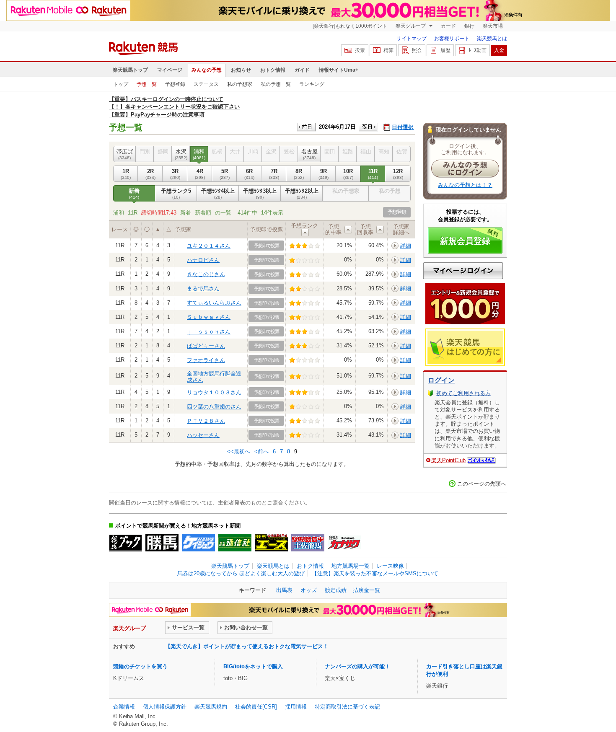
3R (175, 173)
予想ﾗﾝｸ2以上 (301, 193)
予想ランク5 (176, 193)
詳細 (405, 246)
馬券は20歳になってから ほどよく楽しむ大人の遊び (241, 573)
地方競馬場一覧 (350, 566)
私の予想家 (239, 84)
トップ (120, 84)
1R (126, 173)
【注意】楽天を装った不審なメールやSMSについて (375, 573)
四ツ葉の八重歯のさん (214, 407)
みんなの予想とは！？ (465, 185)
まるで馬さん (203, 288)
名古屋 (309, 154)
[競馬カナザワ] (344, 542)
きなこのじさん (206, 274)
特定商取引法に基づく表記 (347, 707)
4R (200, 173)
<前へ (261, 451)
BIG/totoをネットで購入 (253, 666)
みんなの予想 (207, 70)
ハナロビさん (203, 260)
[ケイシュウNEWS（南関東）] (198, 542)
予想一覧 (147, 84)
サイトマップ (411, 38)
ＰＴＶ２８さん (206, 421)
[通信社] (234, 542)
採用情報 (296, 707)
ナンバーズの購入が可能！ (357, 666)
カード (448, 26)
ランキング (311, 84)
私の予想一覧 (276, 84)
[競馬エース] (271, 542)
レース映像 (390, 566)
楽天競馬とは (492, 38)
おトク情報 (272, 70)
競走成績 (336, 590)
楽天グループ (411, 26)
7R (274, 173)
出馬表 (284, 590)
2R (150, 173)
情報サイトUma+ (338, 70)
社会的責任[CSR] (256, 707)
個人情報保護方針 (164, 707)
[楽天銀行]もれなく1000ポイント (350, 26)
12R (398, 173)
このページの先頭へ (481, 484)
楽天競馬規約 (210, 707)
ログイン (441, 380)
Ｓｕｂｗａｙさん (208, 317)
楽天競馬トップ (130, 70)
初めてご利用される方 (463, 393)
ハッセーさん (203, 435)
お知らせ (241, 70)
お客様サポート (451, 38)
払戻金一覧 (366, 590)
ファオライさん (206, 360)
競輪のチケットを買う (140, 666)
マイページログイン (463, 270)
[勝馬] (162, 542)
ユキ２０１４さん (208, 246)
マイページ (169, 70)
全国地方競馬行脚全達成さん (214, 376)
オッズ (308, 590)
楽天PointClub (448, 460)
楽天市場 (493, 26)
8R (299, 173)
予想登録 (175, 84)
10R (348, 173)
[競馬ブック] (125, 542)
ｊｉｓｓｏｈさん (208, 331)
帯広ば (124, 154)
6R (249, 173)
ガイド (302, 70)
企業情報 (124, 707)
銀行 (469, 26)
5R (225, 173)
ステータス (206, 84)
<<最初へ (238, 451)
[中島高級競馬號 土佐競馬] (307, 542)
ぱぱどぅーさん (206, 346)
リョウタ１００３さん (214, 392)
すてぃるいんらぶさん (214, 303)
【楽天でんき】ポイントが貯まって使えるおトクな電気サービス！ (247, 646)
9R (323, 173)
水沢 (181, 154)
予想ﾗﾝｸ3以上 (260, 193)
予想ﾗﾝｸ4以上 (218, 193)
